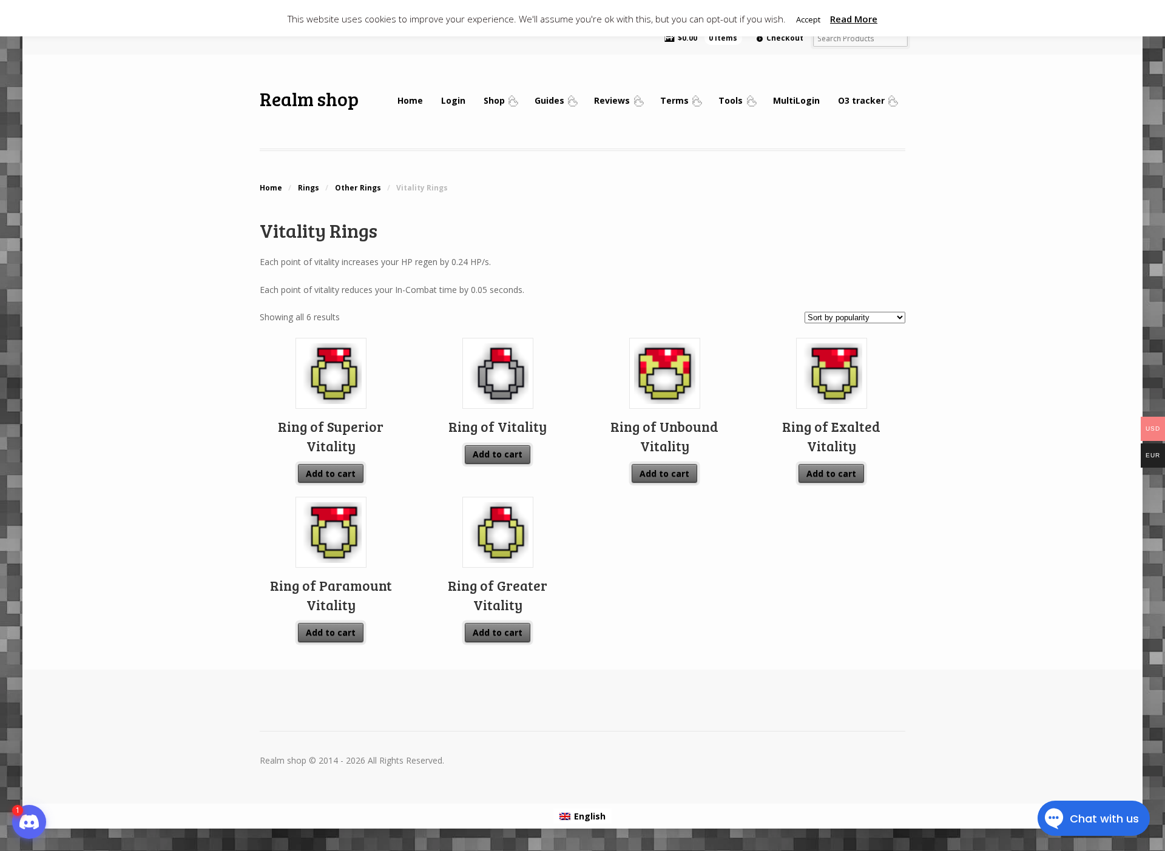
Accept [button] (808, 19)
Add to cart (331, 473)
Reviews (612, 100)
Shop (494, 100)
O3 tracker (861, 100)
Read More (853, 19)
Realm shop (309, 99)
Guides (549, 100)
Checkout (784, 38)
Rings (308, 188)
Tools (730, 100)
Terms (674, 100)
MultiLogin (796, 100)
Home (410, 100)
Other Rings (358, 188)
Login (453, 100)
